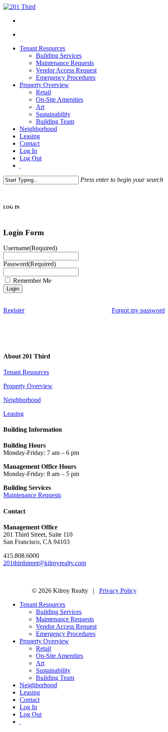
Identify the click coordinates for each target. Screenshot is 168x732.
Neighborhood (22, 399)
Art (40, 663)
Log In (28, 707)
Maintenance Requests (32, 495)
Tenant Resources (26, 372)
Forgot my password (138, 310)
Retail (43, 648)
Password (29, 263)
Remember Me (32, 280)
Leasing (13, 413)
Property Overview (28, 385)
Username (30, 248)
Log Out (31, 714)
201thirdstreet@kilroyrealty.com (44, 562)
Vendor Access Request (66, 626)
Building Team (55, 677)
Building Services (59, 611)
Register (13, 310)
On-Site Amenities (59, 655)
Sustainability (53, 670)
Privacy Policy (118, 590)
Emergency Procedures (65, 633)
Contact (30, 699)
